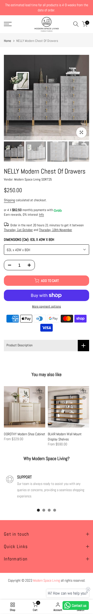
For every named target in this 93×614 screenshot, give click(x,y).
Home (7, 40)
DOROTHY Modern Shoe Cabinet (24, 434)
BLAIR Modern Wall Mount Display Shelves (65, 436)
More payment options (46, 306)
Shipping (9, 200)
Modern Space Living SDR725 (33, 179)
